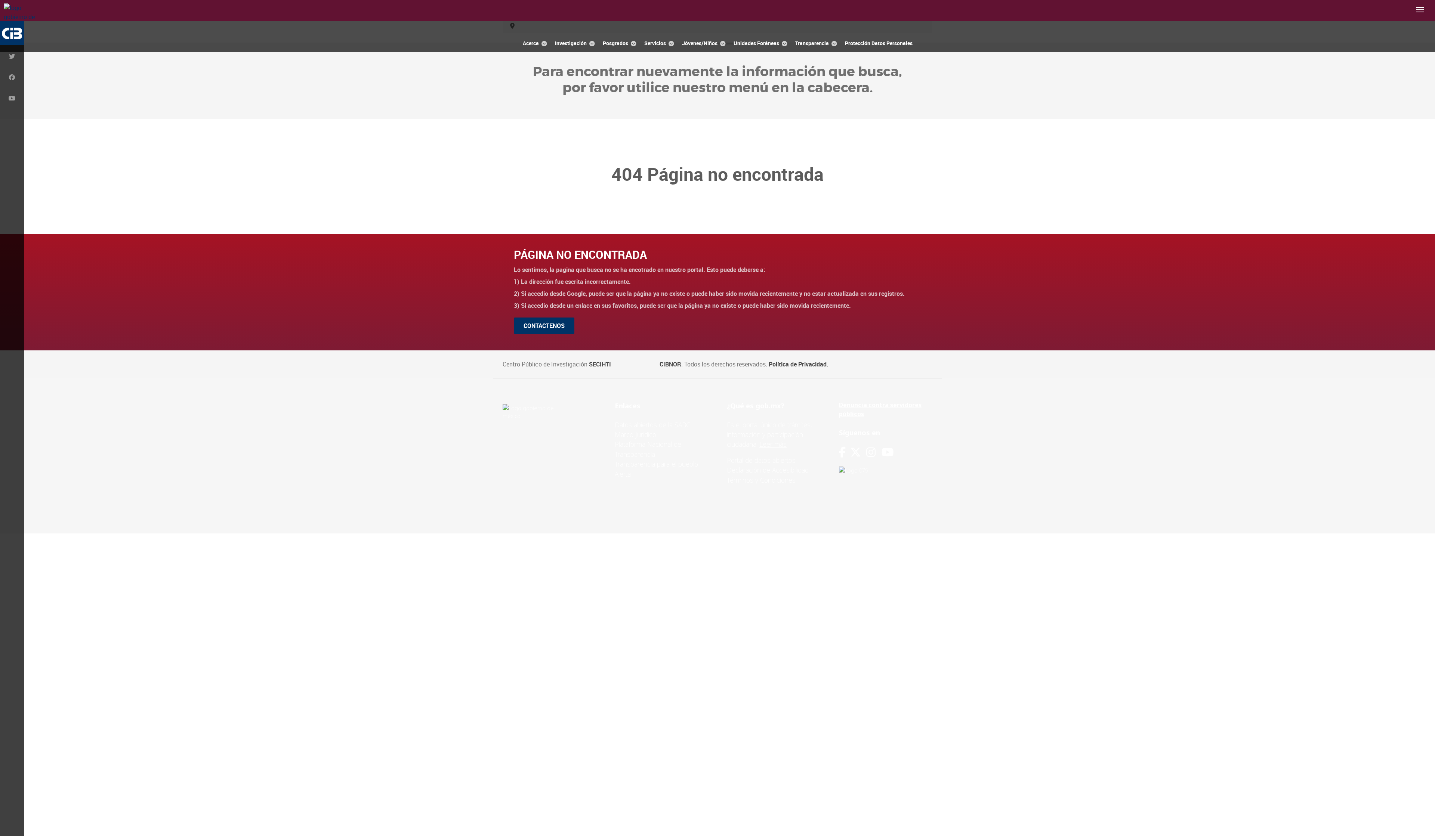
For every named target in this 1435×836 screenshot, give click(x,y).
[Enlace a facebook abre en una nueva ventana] (842, 452)
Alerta (623, 474)
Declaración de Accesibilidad (768, 469)
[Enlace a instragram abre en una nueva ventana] (871, 452)
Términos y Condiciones (761, 480)
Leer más (773, 444)
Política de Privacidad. (798, 364)
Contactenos (544, 326)
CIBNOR (670, 364)
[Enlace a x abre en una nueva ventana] (858, 452)
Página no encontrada (580, 254)
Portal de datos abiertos (761, 460)
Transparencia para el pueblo (656, 463)
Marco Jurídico (635, 434)
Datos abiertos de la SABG (653, 424)
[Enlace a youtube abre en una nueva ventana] (888, 452)
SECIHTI (600, 364)
